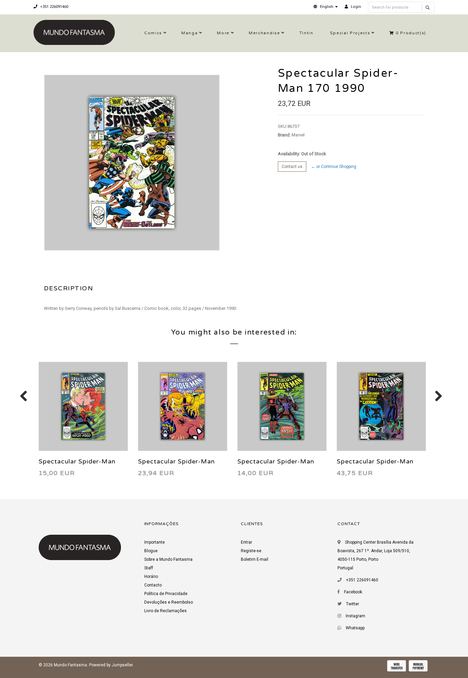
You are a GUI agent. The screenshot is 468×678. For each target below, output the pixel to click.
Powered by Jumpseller (111, 665)
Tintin (306, 33)
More (223, 33)
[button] (325, 6)
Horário (151, 576)
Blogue (151, 550)
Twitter (352, 604)
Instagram (355, 616)
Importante (154, 542)
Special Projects (350, 33)
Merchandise (264, 33)
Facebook (353, 592)
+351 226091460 (53, 6)
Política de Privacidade (165, 593)
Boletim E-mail (254, 559)
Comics (153, 33)
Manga (189, 33)
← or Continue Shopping (333, 166)
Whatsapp (355, 628)
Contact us (292, 166)
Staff (148, 568)
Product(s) (411, 33)
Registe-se (251, 550)
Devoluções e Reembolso (168, 602)
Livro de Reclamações (165, 610)
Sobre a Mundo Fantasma (168, 559)
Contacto (153, 585)
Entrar (246, 542)
